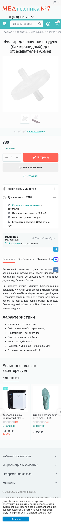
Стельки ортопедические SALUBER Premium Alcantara (45, 416)
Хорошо (16, 519)
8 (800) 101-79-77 (21, 17)
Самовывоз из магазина (26, 205)
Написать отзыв (36, 131)
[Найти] (39, 23)
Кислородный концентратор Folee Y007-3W (13, 416)
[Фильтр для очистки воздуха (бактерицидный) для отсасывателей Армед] (30, 84)
